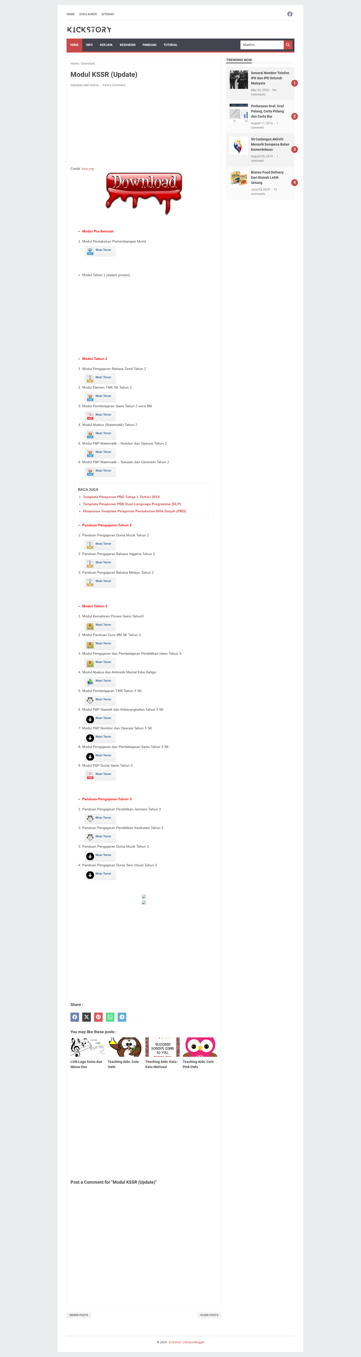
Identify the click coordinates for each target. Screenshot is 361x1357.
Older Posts (209, 1315)
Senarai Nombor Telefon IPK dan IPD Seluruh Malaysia (270, 78)
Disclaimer (88, 14)
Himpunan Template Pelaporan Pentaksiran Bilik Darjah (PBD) (134, 511)
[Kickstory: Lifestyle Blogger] (89, 30)
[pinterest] (98, 1017)
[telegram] (122, 1017)
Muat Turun (103, 250)
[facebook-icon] (290, 14)
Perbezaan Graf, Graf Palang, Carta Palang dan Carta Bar (267, 111)
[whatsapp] (110, 1017)
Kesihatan (127, 45)
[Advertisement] (143, 127)
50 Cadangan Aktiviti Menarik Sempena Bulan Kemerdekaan (270, 144)
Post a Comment (114, 85)
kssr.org (88, 169)
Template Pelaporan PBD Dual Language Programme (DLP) (132, 504)
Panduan (149, 45)
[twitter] (86, 1017)
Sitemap (107, 14)
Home (71, 14)
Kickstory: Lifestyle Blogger (186, 1342)
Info (89, 45)
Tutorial (171, 45)
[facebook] (74, 1017)
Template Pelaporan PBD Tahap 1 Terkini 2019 (121, 497)
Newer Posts (78, 1315)
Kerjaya (106, 45)
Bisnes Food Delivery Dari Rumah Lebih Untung (267, 177)
